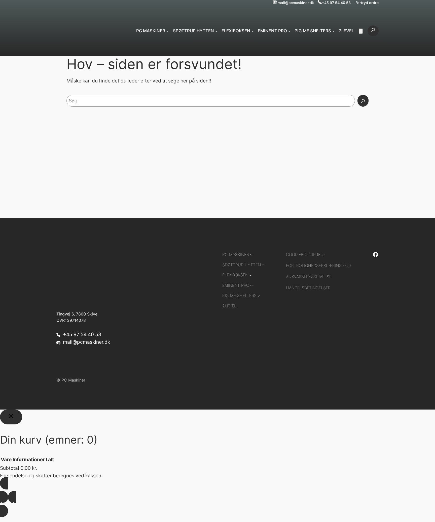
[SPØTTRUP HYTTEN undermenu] (216, 31)
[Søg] (363, 101)
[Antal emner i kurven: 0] (361, 31)
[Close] (11, 417)
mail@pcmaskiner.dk (296, 3)
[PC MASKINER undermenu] (167, 31)
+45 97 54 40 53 (336, 3)
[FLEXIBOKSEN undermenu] (252, 31)
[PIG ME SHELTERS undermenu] (333, 31)
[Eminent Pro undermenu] (289, 31)
